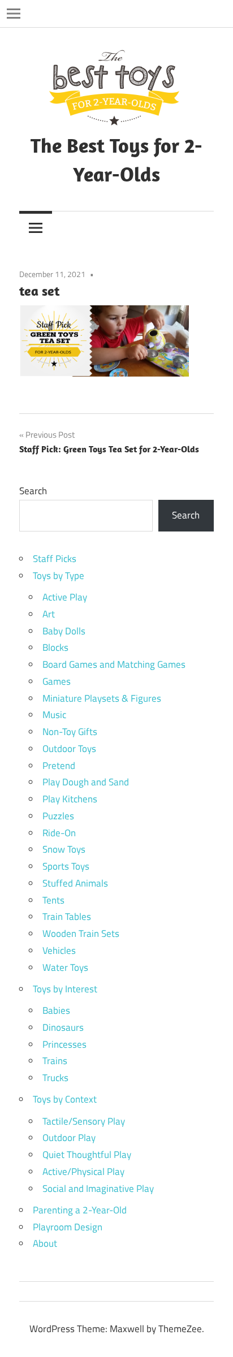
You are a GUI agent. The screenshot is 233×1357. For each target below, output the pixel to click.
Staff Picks (54, 558)
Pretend (58, 765)
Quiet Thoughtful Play (86, 1154)
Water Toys (65, 967)
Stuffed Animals (75, 883)
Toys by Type (58, 575)
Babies (56, 1010)
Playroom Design (67, 1227)
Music (54, 714)
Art (48, 614)
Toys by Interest (65, 989)
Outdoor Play (69, 1137)
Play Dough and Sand (85, 782)
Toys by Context (65, 1099)
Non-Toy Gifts (69, 731)
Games (56, 681)
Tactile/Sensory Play (83, 1121)
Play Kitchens (69, 799)
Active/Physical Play (83, 1171)
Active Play (64, 597)
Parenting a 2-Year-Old (80, 1210)
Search (33, 490)
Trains (54, 1060)
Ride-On (59, 833)
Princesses (64, 1044)
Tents (53, 900)
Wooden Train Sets (80, 933)
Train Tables (66, 916)
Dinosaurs (63, 1027)
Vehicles (59, 950)
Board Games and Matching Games (113, 664)
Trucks (55, 1077)
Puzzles (58, 816)
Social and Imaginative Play (98, 1188)
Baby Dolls (63, 631)
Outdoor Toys (69, 748)
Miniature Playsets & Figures (101, 698)
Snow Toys (63, 849)
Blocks (55, 647)
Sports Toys (65, 866)
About (45, 1243)
